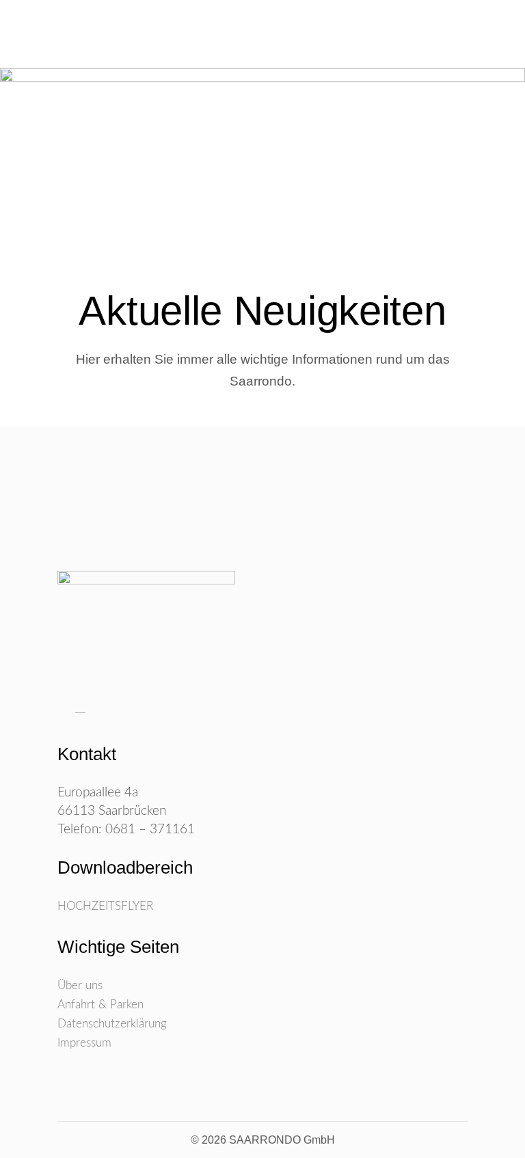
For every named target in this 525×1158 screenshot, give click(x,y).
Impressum (84, 1043)
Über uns (80, 985)
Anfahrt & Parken (100, 1004)
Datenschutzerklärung (112, 1023)
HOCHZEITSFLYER (105, 906)
